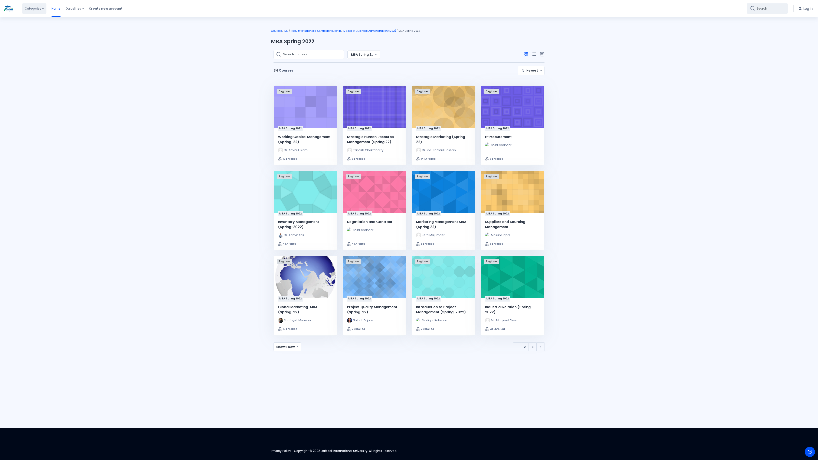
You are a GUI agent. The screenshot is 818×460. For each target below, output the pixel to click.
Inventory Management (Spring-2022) (298, 224)
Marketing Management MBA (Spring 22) (441, 224)
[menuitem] (531, 70)
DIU (286, 31)
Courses (276, 31)
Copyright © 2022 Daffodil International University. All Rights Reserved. (345, 451)
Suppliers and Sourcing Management (505, 224)
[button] (525, 54)
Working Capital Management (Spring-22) (304, 139)
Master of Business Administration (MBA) (369, 31)
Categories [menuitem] (33, 8)
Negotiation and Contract (369, 221)
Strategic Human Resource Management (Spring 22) (370, 139)
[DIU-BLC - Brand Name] (8, 8)
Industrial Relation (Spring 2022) (508, 310)
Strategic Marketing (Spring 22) (440, 139)
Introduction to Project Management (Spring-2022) (441, 310)
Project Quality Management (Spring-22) (372, 310)
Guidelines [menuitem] (73, 8)
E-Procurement (498, 136)
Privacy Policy (281, 451)
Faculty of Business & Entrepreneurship (316, 31)
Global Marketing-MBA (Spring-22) (297, 310)
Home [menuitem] (56, 8)
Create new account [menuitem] (105, 8)
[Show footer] (810, 452)
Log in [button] (808, 8)
